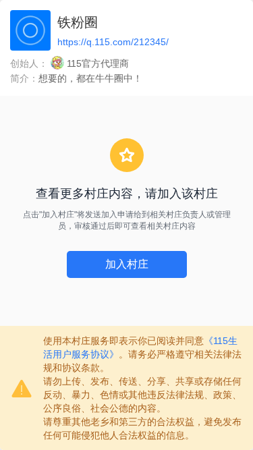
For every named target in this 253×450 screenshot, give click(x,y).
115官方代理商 (98, 63)
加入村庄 (126, 264)
